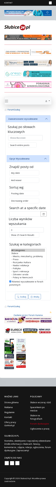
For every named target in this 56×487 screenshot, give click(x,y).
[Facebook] (7, 463)
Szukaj (22, 296)
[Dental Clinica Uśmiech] (9, 361)
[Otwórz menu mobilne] (50, 2)
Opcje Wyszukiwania (19, 158)
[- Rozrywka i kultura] (28, 262)
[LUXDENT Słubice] (21, 345)
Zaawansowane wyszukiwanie (23, 118)
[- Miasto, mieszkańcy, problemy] (28, 256)
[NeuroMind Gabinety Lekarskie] (28, 62)
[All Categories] (28, 250)
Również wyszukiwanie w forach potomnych (26, 283)
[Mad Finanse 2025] (28, 52)
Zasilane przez (20, 315)
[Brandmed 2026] (28, 12)
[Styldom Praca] (9, 345)
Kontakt (8, 2)
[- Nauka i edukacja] (28, 265)
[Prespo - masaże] (28, 73)
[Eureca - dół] (28, 330)
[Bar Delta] (28, 319)
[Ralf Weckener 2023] (21, 360)
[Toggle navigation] (6, 101)
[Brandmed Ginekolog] (28, 84)
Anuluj (36, 296)
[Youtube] (17, 463)
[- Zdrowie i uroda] (28, 274)
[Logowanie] (36, 2)
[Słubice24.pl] (17, 27)
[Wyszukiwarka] (45, 2)
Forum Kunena (35, 315)
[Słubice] (28, 253)
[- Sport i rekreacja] (28, 271)
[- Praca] (28, 259)
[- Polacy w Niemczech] (28, 277)
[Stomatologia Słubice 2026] (28, 37)
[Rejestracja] (41, 2)
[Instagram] (12, 463)
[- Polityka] (28, 268)
